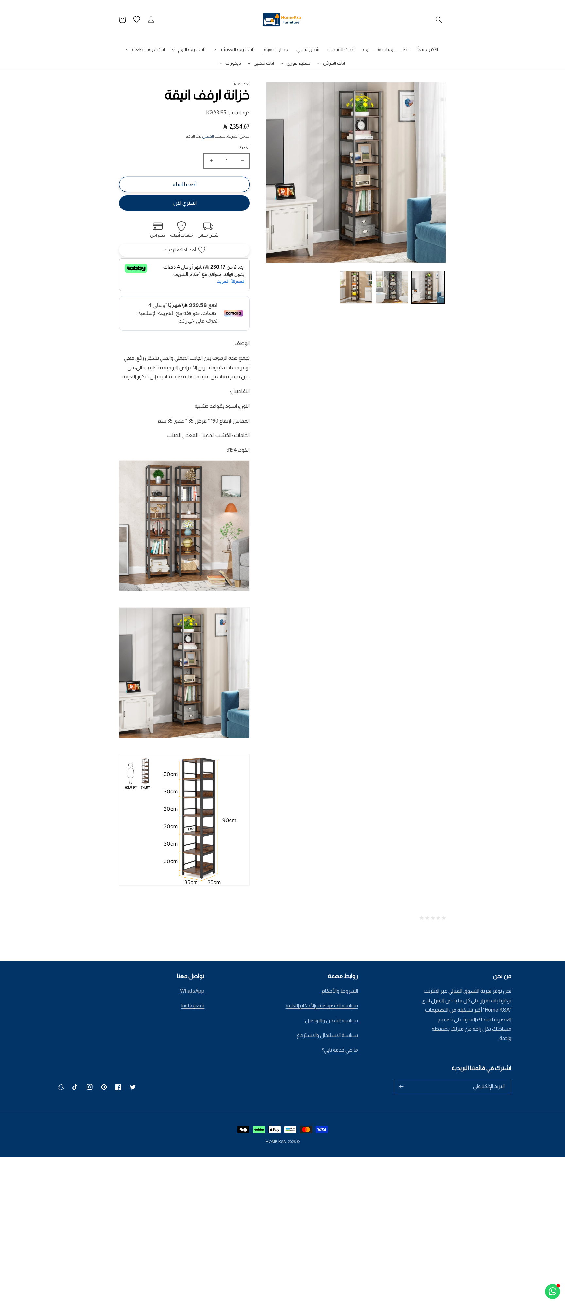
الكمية (244, 147)
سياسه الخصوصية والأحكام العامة (322, 1005)
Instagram (192, 1005)
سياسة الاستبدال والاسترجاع (327, 1035)
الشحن (208, 136)
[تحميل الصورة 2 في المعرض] (392, 287)
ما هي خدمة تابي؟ (340, 1050)
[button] (439, 19)
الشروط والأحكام (340, 991)
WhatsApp (192, 991)
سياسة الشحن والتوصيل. (331, 1020)
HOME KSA (276, 1141)
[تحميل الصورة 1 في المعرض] (428, 287)
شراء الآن (184, 203)
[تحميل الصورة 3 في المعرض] (356, 287)
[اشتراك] (401, 1086)
